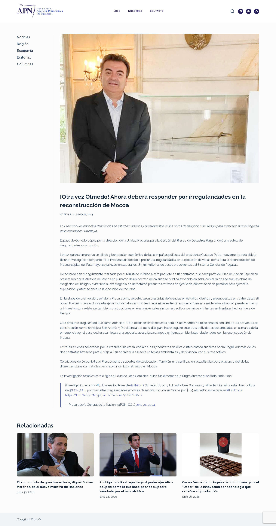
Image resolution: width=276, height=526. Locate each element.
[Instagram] (248, 11)
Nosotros (135, 11)
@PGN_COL (77, 390)
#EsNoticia (234, 390)
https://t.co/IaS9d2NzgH (83, 395)
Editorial (24, 57)
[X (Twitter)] (240, 11)
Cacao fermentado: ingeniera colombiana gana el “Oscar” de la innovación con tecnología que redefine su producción (220, 487)
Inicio (116, 11)
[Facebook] (256, 11)
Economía (25, 51)
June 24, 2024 (145, 404)
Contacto (157, 11)
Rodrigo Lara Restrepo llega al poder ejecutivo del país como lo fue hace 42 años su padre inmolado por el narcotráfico (136, 487)
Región (23, 44)
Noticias (65, 214)
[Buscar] (232, 11)
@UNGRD (137, 385)
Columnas (25, 64)
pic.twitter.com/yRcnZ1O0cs (122, 395)
